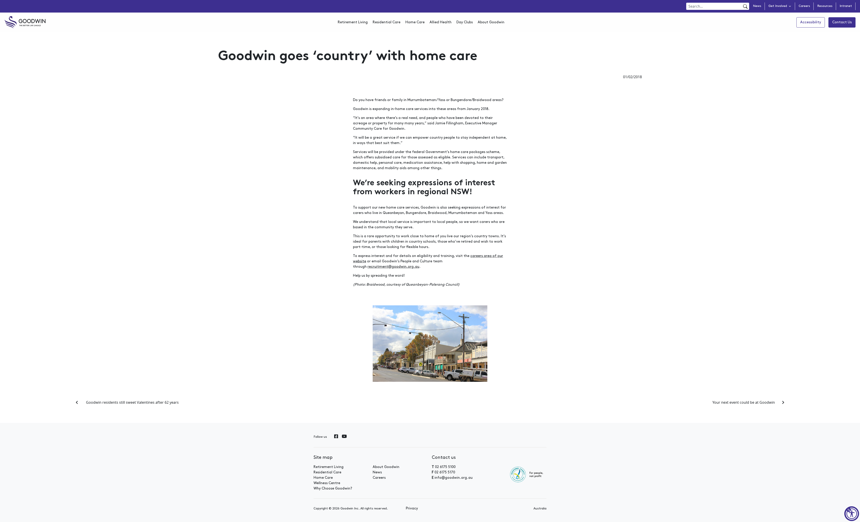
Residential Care (386, 22)
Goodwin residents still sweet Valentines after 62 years (132, 402)
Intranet (846, 6)
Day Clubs (464, 22)
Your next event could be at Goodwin (743, 402)
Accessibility (810, 22)
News (757, 6)
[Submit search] (744, 6)
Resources (824, 6)
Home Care (415, 22)
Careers (804, 6)
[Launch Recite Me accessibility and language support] (851, 513)
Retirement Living (353, 22)
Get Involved (777, 6)
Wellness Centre (327, 483)
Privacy (412, 508)
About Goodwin (491, 22)
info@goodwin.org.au (453, 478)
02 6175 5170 (444, 472)
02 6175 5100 (445, 467)
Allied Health (441, 22)
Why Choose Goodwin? (333, 488)
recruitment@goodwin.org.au (393, 267)
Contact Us (842, 22)
